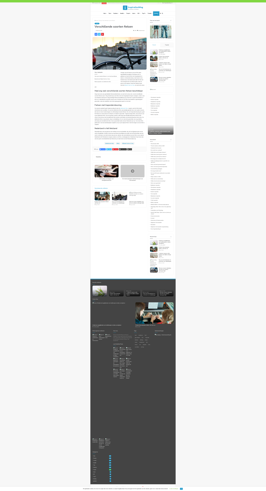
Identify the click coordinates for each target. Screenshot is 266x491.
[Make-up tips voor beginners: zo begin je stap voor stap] (129, 351)
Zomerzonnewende (155, 216)
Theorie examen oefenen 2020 (157, 145)
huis (142, 337)
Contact (152, 218)
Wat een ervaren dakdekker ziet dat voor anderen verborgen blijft (136, 202)
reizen (136, 342)
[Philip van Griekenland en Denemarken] (95, 337)
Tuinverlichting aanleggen (156, 168)
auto (136, 335)
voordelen (137, 346)
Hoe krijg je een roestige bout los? (158, 158)
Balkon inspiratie (154, 114)
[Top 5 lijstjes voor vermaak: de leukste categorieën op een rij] (123, 374)
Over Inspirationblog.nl (167, 2)
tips (147, 342)
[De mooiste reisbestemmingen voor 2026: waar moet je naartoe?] (116, 373)
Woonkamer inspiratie (156, 97)
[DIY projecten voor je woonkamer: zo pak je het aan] (123, 351)
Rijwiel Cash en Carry (130, 85)
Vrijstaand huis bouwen (156, 148)
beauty (94, 478)
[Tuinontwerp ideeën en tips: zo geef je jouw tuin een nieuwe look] (123, 363)
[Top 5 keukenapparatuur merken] (102, 386)
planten (95, 481)
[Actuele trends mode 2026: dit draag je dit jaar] (129, 362)
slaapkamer (141, 342)
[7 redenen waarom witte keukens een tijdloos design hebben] (154, 64)
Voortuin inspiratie (155, 112)
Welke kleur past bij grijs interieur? (158, 152)
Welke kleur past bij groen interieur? (159, 154)
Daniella (98, 157)
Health (122, 13)
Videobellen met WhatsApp (157, 210)
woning (142, 346)
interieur (136, 339)
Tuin (109, 13)
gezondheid (137, 337)
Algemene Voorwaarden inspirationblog (159, 226)
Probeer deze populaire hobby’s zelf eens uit (164, 57)
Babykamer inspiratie (155, 103)
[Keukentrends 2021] (108, 336)
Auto (133, 13)
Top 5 (143, 13)
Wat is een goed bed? (155, 183)
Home (96, 20)
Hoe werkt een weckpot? (156, 150)
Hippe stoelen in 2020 (156, 176)
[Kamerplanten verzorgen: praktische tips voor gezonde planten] (129, 374)
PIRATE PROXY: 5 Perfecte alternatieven (160, 204)
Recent (154, 45)
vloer (149, 344)
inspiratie (147, 337)
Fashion (115, 13)
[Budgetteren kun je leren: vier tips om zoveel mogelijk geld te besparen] (102, 443)
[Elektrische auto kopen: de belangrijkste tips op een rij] (116, 362)
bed (145, 335)
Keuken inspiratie (154, 99)
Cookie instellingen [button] (173, 488)
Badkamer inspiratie (155, 105)
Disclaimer (153, 224)
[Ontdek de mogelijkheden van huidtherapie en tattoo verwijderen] (154, 51)
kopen (146, 339)
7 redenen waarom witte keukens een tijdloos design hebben (165, 64)
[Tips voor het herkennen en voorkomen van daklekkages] (119, 196)
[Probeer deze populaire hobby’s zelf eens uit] (102, 196)
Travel (128, 13)
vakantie (144, 344)
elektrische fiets (124, 108)
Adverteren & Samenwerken (157, 220)
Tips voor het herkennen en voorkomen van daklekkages (118, 202)
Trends (149, 13)
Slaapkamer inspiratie (155, 101)
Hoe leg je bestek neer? (156, 170)
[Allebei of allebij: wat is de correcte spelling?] (108, 442)
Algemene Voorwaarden (156, 222)
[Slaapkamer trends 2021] (95, 440)
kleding (141, 339)
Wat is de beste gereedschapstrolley (159, 166)
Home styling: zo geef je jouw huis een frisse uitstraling (118, 2)
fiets (118, 143)
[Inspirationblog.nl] (133, 7)
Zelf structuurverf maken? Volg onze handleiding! (160, 24)
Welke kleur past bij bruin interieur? (158, 156)
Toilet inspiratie (154, 108)
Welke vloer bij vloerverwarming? (158, 180)
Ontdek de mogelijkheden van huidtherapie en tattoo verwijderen (164, 51)
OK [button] (181, 488)
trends (136, 344)
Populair (167, 45)
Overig (156, 13)
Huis (104, 13)
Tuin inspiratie (154, 110)
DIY (138, 13)
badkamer (141, 335)
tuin (140, 344)
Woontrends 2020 (155, 143)
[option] (161, 127)
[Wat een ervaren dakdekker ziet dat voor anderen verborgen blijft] (136, 196)
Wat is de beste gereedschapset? (158, 164)
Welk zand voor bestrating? (157, 178)
